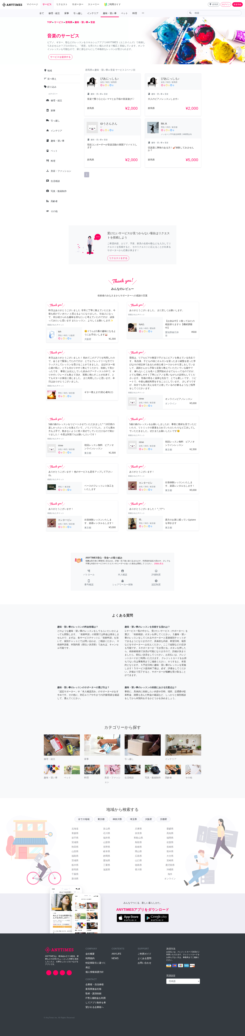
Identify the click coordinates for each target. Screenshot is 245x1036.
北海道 (75, 828)
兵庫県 (138, 828)
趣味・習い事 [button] (110, 13)
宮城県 (75, 842)
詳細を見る (158, 563)
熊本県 (170, 851)
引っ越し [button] (78, 13)
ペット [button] (124, 13)
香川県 (138, 869)
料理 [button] (134, 13)
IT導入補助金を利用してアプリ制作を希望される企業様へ (95, 1002)
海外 (170, 874)
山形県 (75, 851)
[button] (213, 4)
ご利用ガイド (144, 954)
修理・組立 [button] (54, 13)
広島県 (138, 856)
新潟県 (75, 878)
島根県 (138, 847)
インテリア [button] (92, 13)
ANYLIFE (116, 954)
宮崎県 (170, 860)
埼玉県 (133, 819)
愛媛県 (170, 828)
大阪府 (148, 819)
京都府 (163, 819)
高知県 (170, 833)
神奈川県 (117, 819)
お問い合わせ (144, 963)
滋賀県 (106, 869)
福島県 (75, 856)
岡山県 (138, 851)
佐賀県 (170, 842)
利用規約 (90, 958)
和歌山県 (138, 838)
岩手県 (75, 838)
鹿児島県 (170, 865)
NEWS (115, 958)
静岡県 (106, 856)
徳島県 (138, 865)
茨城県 (75, 860)
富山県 (106, 828)
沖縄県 (170, 869)
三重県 (106, 865)
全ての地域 (83, 819)
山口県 (138, 860)
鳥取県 (138, 842)
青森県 (75, 833)
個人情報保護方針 (94, 972)
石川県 (106, 833)
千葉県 (75, 874)
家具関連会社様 (93, 989)
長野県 (106, 847)
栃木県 (75, 865)
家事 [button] (66, 13)
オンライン (170, 878)
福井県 (106, 838)
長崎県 (170, 847)
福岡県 (170, 838)
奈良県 (138, 833)
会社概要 (90, 954)
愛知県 (106, 860)
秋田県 (75, 847)
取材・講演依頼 (93, 993)
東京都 (101, 819)
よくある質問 (144, 958)
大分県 (170, 856)
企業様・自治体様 (94, 984)
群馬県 (75, 869)
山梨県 (106, 842)
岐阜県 (106, 851)
